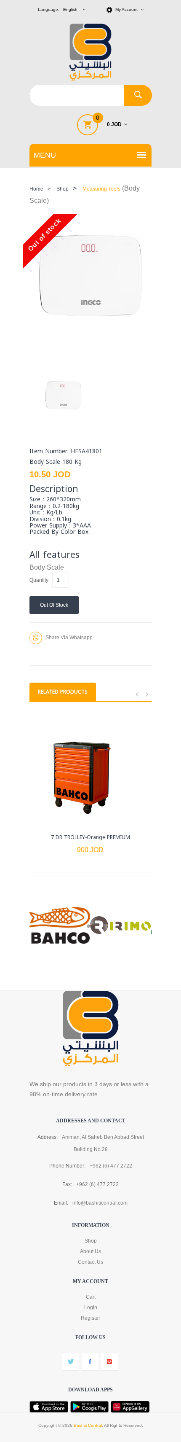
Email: (61, 1203)
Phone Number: (67, 1166)
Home (36, 189)
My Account (127, 9)
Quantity (38, 580)
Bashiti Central (88, 1425)
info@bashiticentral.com (100, 1203)
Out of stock (54, 605)
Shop (62, 189)
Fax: (67, 1184)
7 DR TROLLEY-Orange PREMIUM (90, 837)
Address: (47, 1137)
